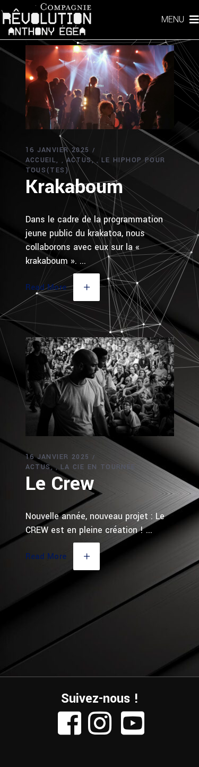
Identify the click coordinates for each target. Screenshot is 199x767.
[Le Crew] (99, 387)
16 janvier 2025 (57, 150)
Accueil (41, 160)
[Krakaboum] (99, 87)
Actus (79, 160)
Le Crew (59, 483)
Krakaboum (74, 187)
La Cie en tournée (98, 467)
